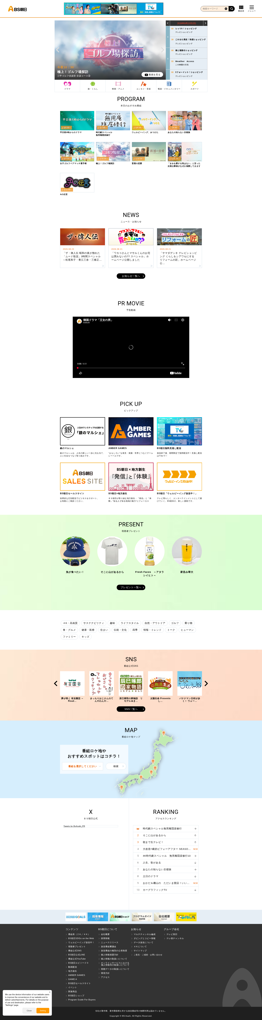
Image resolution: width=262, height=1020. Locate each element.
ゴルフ (175, 623)
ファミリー (69, 636)
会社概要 (105, 934)
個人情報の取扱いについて (114, 959)
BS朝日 (17, 9)
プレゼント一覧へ (131, 587)
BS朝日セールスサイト (79, 983)
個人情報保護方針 (109, 955)
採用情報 (105, 938)
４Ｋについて (140, 946)
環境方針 (105, 973)
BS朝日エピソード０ (78, 963)
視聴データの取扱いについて (115, 969)
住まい (104, 630)
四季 (135, 630)
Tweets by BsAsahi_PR (74, 826)
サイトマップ (140, 950)
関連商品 (72, 991)
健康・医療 (88, 630)
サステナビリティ (93, 623)
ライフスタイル (130, 623)
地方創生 (72, 971)
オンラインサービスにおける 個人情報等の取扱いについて (113, 964)
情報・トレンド (152, 630)
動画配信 (72, 967)
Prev (57, 50)
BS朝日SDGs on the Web (81, 938)
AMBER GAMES (76, 975)
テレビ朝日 (171, 934)
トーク (171, 630)
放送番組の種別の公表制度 (114, 950)
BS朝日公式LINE (76, 955)
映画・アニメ (118, 89)
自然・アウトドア (155, 623)
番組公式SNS (75, 950)
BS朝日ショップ (76, 995)
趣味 (112, 623)
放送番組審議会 (108, 946)
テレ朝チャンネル (175, 938)
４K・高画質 (70, 623)
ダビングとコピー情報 (145, 938)
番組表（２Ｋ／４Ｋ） (79, 934)
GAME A (72, 979)
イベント (72, 987)
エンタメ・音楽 (143, 89)
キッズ (85, 636)
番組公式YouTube (77, 959)
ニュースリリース (109, 942)
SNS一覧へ (131, 709)
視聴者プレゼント (77, 946)
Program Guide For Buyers (82, 999)
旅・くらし (93, 89)
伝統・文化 (120, 630)
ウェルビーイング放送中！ (81, 942)
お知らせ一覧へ (131, 276)
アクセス (105, 977)
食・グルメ (69, 630)
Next (162, 50)
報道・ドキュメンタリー (169, 89)
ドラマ (67, 89)
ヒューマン (187, 630)
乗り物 (188, 623)
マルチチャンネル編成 (145, 934)
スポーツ (194, 89)
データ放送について (143, 942)
